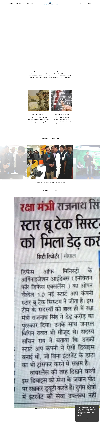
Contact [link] (30, 3)
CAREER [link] (89, 3)
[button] (19, 3)
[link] (50, 3)
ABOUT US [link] (80, 3)
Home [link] (11, 3)
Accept (87, 418)
